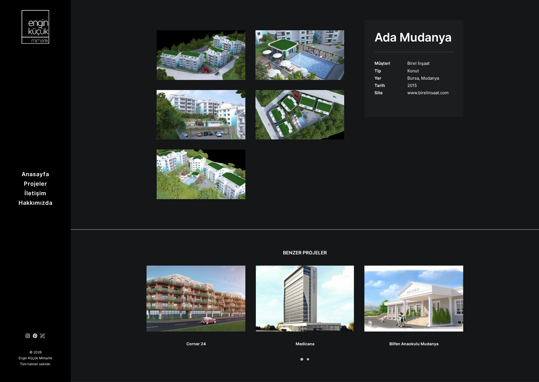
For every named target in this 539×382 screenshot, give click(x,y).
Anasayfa (35, 174)
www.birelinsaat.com (428, 92)
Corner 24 (196, 343)
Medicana (305, 343)
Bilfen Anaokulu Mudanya (413, 343)
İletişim (35, 193)
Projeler (35, 183)
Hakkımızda (35, 202)
